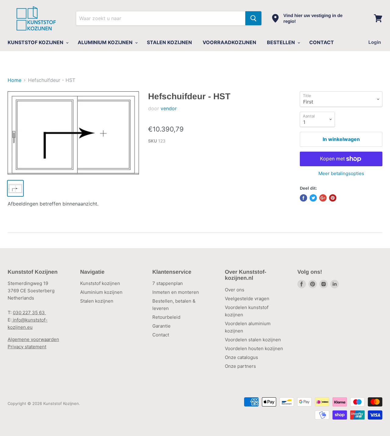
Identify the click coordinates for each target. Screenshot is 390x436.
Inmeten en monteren (175, 292)
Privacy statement (27, 347)
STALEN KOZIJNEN (169, 42)
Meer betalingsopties (341, 173)
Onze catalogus (241, 357)
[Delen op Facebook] (303, 198)
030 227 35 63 (29, 312)
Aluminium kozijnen (101, 292)
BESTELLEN (281, 42)
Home (14, 80)
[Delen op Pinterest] (332, 198)
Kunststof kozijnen (100, 283)
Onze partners (240, 366)
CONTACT (321, 42)
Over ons (234, 290)
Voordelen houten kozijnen (254, 348)
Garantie (161, 326)
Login (374, 42)
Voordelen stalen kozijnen (253, 340)
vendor (169, 108)
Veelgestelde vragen (247, 298)
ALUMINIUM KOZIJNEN (106, 42)
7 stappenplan (167, 283)
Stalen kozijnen (96, 301)
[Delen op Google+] (323, 198)
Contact (160, 335)
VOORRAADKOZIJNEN (229, 42)
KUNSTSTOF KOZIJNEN (36, 42)
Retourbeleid (166, 317)
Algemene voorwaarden (33, 339)
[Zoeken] (253, 18)
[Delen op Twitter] (313, 198)
